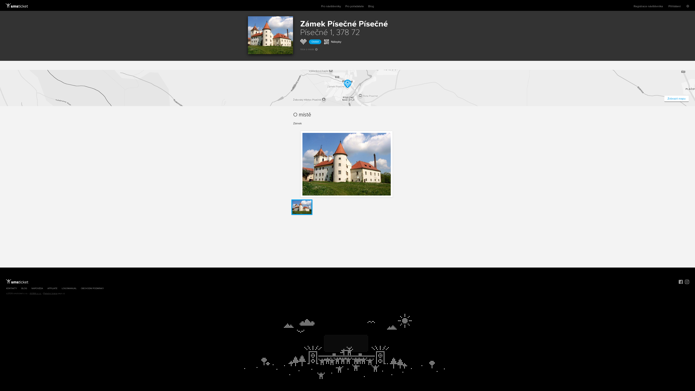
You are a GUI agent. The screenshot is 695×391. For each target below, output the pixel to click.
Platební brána (50, 293)
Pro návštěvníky (331, 6)
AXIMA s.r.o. (35, 293)
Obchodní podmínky (92, 288)
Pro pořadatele (354, 6)
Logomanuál (69, 288)
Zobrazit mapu (676, 98)
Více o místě (307, 49)
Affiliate (52, 288)
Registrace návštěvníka (648, 6)
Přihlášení (674, 6)
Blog (371, 6)
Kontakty (11, 288)
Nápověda (37, 288)
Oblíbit (315, 41)
